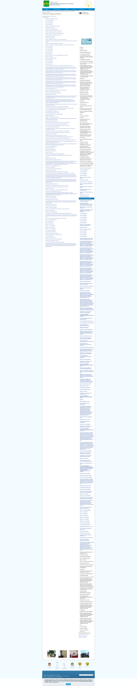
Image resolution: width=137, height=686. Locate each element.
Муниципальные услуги (84, 102)
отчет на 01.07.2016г (83, 173)
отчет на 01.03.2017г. (49, 49)
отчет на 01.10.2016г (49, 24)
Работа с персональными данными (86, 561)
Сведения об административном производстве (85, 535)
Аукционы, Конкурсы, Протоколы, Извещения (86, 112)
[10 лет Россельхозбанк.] (85, 654)
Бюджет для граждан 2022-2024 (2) (51, 183)
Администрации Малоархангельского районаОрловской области (62, 4)
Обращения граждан (56, 9)
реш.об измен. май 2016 (49, 27)
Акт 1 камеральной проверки (50, 230)
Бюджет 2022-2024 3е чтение (50, 158)
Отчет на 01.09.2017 (49, 62)
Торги (81, 114)
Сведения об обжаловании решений (51, 240)
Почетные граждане (83, 50)
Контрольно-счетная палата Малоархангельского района (85, 127)
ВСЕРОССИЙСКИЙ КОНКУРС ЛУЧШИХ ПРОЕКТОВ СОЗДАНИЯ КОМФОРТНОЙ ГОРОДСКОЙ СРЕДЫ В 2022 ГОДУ (86, 67)
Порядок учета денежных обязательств (52, 91)
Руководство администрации (85, 52)
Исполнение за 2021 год (49, 188)
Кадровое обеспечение (84, 94)
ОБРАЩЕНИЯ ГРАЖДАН (84, 157)
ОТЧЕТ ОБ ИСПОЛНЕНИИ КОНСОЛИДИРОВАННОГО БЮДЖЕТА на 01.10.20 (59, 136)
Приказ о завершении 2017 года (51, 88)
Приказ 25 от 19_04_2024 (49, 210)
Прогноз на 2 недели (82, 637)
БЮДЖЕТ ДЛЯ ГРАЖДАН (49, 115)
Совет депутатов (83, 104)
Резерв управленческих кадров (86, 618)
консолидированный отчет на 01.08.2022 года (53, 168)
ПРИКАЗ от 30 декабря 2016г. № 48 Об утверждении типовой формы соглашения (59, 44)
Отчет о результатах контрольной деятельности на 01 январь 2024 (57, 208)
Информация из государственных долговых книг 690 (54, 153)
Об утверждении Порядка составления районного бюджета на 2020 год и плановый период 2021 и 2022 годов (86, 350)
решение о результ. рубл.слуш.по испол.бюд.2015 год (54, 33)
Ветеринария (82, 609)
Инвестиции (82, 100)
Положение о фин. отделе (50, 36)
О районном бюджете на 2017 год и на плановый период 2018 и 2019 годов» (59, 65)
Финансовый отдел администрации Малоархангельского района (58, 11)
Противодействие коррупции (85, 556)
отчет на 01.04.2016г (49, 21)
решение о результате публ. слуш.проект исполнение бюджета (56, 189)
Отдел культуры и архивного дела (86, 573)
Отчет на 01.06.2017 (49, 59)
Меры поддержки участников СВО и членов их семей (86, 63)
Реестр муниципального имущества (86, 564)
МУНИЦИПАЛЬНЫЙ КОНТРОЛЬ (86, 603)
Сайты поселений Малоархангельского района (85, 592)
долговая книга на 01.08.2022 (50, 170)
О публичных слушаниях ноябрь (51, 197)
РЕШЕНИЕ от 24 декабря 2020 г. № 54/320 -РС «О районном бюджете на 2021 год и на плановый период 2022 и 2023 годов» (86, 376)
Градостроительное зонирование (86, 161)
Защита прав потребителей (85, 594)
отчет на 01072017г (48, 53)
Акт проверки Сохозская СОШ (50, 205)
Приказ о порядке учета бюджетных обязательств (54, 43)
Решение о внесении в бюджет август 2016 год (53, 30)
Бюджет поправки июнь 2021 (50, 149)
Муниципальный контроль (85, 599)
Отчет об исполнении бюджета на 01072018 (53, 92)
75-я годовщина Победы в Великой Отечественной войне (86, 76)
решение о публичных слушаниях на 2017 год (53, 31)
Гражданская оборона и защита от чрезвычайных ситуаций (86, 571)
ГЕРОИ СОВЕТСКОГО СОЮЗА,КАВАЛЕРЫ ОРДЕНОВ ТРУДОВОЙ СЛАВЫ (86, 132)
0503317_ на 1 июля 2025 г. (50, 227)
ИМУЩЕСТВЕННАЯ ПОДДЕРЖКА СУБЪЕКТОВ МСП (86, 589)
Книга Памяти (82, 137)
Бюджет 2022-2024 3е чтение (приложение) (53, 159)
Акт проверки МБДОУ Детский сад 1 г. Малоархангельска (55, 109)
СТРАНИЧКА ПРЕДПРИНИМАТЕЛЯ (86, 163)
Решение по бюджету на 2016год (85, 198)
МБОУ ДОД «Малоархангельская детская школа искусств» (86, 124)
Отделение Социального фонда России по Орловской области (86, 109)
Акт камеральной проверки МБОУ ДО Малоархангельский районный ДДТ (58, 213)
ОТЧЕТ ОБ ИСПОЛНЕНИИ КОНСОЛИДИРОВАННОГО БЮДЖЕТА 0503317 (58, 155)
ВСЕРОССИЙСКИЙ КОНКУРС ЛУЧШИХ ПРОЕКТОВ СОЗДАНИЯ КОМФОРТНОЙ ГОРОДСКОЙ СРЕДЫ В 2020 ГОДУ (86, 580)
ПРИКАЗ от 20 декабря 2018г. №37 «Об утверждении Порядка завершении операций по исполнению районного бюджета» (86, 333)
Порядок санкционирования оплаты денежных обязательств (56, 89)
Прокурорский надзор (84, 554)
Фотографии (82, 9)
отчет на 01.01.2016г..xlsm (84, 169)
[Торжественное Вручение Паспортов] (52, 654)
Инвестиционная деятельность (86, 149)
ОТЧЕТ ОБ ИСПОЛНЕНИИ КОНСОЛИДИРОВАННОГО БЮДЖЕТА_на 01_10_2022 (59, 173)
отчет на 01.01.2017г (49, 46)
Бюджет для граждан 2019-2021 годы (52, 116)
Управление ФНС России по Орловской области (85, 120)
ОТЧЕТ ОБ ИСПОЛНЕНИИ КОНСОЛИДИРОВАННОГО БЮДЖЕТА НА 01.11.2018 (59, 108)
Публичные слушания (84, 90)
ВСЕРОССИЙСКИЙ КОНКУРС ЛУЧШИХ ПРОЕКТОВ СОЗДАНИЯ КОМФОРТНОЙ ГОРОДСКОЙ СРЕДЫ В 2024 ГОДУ (86, 615)
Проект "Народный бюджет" (85, 558)
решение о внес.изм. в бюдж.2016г (86, 181)
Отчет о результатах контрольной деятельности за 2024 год (55, 218)
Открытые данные (83, 626)
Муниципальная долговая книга (85, 229)
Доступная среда (83, 559)
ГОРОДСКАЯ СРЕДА (84, 575)
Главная (46, 9)
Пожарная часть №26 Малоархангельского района (85, 144)
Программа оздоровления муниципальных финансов (84, 540)
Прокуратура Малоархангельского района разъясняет (86, 553)
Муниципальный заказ (84, 92)
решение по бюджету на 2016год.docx (49, 16)
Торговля (81, 117)
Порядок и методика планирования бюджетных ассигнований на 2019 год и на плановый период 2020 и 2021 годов (87, 308)
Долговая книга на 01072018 (50, 94)
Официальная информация (85, 80)
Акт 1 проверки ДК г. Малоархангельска (52, 126)
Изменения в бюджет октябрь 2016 (51, 18)
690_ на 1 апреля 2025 (49, 221)
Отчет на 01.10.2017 (83, 236)
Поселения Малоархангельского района (86, 106)
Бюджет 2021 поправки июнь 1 (50, 150)
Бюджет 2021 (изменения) (50, 147)
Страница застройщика (84, 115)
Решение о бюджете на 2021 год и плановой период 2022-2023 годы (57, 138)
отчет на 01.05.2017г (49, 52)
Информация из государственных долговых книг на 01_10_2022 (56, 185)
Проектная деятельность (84, 563)
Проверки (47, 156)
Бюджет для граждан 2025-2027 (51, 219)
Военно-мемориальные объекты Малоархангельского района (86, 135)
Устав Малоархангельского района (86, 61)
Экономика (82, 78)
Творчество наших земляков (85, 129)
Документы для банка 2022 (50, 167)
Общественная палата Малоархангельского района (85, 147)
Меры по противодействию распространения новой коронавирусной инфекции (85, 88)
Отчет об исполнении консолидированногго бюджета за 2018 (56, 123)
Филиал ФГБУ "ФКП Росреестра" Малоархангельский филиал (86, 159)
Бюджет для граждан (49, 56)
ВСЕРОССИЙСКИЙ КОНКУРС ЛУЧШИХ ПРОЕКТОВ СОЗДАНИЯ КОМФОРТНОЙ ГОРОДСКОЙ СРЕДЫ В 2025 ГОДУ (86, 622)
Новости (74, 9)
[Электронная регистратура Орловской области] (86, 44)
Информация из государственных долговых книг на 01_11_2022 (56, 186)
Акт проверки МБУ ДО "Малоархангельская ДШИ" (84, 325)
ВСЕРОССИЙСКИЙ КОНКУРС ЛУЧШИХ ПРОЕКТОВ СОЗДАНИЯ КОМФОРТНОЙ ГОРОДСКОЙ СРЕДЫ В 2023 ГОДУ (86, 606)
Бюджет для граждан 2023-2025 (51, 207)
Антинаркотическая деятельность (86, 601)
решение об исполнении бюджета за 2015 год (53, 34)
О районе (66, 9)
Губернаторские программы (85, 59)
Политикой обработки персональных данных (60, 681)
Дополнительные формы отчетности (86, 526)
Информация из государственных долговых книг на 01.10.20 (56, 135)
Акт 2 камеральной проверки (50, 231)
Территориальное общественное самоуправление (86, 567)
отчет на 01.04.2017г (49, 50)
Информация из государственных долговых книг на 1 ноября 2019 (57, 130)
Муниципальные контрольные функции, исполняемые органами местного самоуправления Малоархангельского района (86, 83)
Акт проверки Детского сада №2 (51, 204)
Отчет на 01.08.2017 (83, 232)
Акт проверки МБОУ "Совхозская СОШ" (52, 112)
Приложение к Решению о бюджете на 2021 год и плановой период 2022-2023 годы (60, 139)
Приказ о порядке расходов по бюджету (85, 178)
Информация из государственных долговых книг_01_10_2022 (56, 171)
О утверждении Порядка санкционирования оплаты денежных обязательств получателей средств (86, 204)
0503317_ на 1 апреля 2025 (50, 225)
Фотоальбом (82, 631)
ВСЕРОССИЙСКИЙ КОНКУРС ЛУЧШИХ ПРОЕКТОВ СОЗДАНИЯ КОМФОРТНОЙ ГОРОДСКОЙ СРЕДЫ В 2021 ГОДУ (86, 72)
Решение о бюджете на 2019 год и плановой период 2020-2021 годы (57, 122)
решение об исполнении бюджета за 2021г (53, 191)
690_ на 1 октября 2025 (49, 224)
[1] (63, 654)
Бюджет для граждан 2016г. (50, 37)
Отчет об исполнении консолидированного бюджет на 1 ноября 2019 (57, 132)
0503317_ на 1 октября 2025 (50, 228)
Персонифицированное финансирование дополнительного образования (86, 597)
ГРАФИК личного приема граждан (86, 611)
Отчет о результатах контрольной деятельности (53, 234)
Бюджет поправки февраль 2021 (51, 146)
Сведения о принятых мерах (50, 237)
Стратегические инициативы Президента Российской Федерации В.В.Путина (86, 56)
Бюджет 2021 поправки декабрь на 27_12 (52, 165)
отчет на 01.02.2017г (49, 47)
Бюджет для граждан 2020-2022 (51, 133)
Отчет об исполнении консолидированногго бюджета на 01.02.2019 (57, 125)
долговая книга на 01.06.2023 (50, 196)
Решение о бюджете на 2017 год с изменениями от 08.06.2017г (56, 55)
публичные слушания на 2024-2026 (51, 199)
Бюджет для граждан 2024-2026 (51, 211)
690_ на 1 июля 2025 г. (49, 222)
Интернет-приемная (83, 628)
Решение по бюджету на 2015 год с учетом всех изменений (55, 39)
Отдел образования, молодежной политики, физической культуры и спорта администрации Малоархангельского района (86, 97)
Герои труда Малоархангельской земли (86, 140)
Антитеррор (82, 569)
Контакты (90, 9)
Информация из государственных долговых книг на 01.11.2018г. (56, 106)
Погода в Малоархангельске (84, 634)
